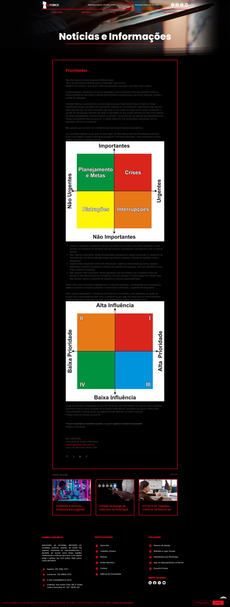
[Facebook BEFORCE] (154, 582)
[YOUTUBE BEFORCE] (164, 582)
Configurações (202, 602)
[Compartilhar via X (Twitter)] (73, 456)
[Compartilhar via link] (86, 456)
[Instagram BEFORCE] (159, 582)
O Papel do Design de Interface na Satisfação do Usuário (114, 507)
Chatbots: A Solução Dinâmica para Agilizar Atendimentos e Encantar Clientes (70, 507)
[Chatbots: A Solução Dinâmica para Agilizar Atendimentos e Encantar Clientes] (72, 490)
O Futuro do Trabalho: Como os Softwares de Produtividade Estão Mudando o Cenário (156, 507)
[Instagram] (182, 5)
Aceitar (218, 602)
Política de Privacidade (122, 602)
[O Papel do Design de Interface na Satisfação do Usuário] (115, 490)
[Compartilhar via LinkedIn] (80, 456)
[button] (86, 12)
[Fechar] (226, 603)
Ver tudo (174, 474)
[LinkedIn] (172, 5)
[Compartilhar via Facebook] (67, 456)
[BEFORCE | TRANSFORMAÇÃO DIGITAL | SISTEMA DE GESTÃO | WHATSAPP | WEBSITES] (44, 569)
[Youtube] (186, 5)
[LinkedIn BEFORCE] (150, 582)
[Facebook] (177, 5)
